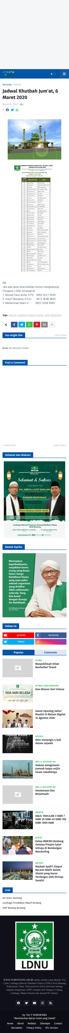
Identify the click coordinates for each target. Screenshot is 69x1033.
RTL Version (51, 1027)
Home (10, 1023)
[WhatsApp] (17, 110)
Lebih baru (10, 445)
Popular (18, 652)
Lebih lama (59, 445)
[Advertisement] (34, 34)
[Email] (44, 324)
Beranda (7, 85)
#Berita (17, 85)
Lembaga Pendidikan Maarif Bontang (22, 902)
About (20, 1023)
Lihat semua (60, 335)
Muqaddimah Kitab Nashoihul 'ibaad (47, 665)
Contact (58, 1023)
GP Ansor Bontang (12, 898)
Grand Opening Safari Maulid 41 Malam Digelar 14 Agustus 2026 (50, 714)
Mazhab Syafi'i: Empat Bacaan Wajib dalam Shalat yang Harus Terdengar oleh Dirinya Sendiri (49, 873)
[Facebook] (7, 110)
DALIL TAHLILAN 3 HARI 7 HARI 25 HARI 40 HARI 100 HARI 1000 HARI (50, 819)
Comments (50, 652)
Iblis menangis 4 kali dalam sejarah (48, 741)
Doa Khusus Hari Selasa (49, 689)
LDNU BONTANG (53, 315)
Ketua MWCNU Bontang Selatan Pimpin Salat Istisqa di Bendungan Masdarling (49, 846)
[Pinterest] (36, 324)
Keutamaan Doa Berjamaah (45, 792)
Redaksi (32, 1023)
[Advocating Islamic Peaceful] (34, 537)
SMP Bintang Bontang (14, 908)
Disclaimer (16, 1027)
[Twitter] (12, 110)
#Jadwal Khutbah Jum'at (30, 315)
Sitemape (45, 1023)
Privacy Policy (33, 1027)
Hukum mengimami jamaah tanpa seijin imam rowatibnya (47, 769)
